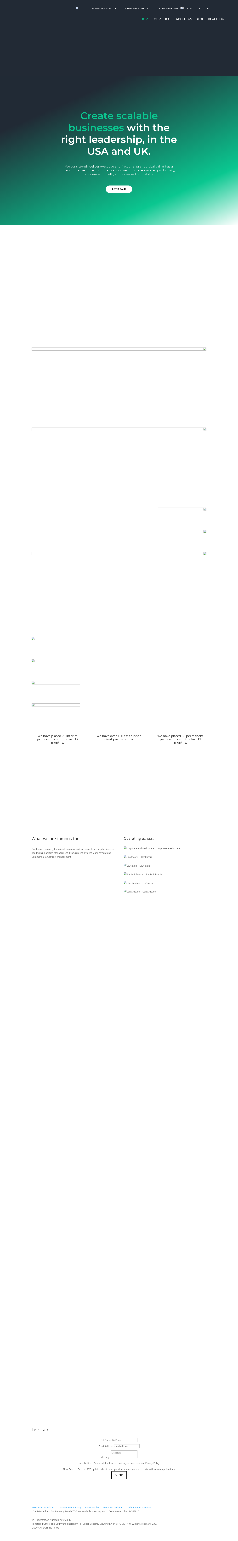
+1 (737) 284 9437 (133, 9)
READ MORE (44, 802)
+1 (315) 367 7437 (101, 9)
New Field (84, 1463)
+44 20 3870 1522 (167, 9)
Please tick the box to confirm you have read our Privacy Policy (126, 1463)
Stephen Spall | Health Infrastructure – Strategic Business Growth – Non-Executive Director (105, 1094)
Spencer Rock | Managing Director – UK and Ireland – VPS (79, 1052)
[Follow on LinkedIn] (225, 9)
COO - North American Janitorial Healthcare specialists (76, 1340)
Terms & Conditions (113, 1507)
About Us (184, 19)
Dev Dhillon (43, 1249)
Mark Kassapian (47, 1184)
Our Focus (163, 19)
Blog (200, 19)
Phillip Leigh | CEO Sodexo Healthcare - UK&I (69, 1132)
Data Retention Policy (69, 1507)
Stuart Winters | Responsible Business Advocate (72, 947)
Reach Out (217, 19)
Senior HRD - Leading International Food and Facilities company (83, 1312)
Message (105, 1457)
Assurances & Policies (43, 1507)
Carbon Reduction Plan (139, 1507)
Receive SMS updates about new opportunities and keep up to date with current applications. (126, 1469)
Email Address (106, 1446)
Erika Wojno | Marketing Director (60, 1007)
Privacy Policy (92, 1507)
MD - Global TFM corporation (57, 1372)
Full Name (106, 1440)
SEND (119, 1475)
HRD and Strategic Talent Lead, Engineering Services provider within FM (90, 1397)
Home (145, 19)
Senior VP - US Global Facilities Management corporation (78, 1281)
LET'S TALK (119, 189)
